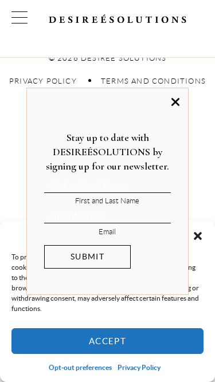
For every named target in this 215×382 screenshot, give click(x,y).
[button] (198, 235)
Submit (87, 256)
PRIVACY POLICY (43, 81)
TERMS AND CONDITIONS (153, 81)
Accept (107, 341)
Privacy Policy (139, 367)
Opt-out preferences (80, 367)
